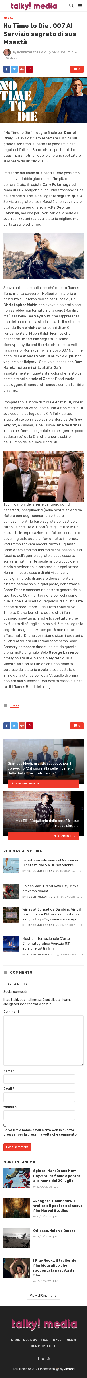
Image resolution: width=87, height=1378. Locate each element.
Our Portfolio (43, 1346)
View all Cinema (41, 1296)
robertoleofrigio (31, 52)
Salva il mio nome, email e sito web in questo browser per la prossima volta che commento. (40, 1132)
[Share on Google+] (22, 69)
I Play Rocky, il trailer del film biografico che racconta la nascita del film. (55, 1267)
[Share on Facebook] (6, 69)
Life (44, 1340)
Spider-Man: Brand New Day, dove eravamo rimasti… (50, 888)
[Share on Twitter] (14, 69)
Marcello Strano (40, 870)
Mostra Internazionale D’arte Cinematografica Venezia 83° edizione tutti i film (46, 943)
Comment (11, 1012)
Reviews (30, 1340)
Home (15, 1340)
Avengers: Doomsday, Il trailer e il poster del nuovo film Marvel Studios (58, 1206)
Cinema (8, 18)
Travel (57, 1340)
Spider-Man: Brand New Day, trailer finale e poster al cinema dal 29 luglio (57, 1176)
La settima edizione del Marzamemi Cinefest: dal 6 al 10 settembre (51, 862)
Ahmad (69, 1369)
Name (8, 1071)
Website (10, 1107)
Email (8, 1089)
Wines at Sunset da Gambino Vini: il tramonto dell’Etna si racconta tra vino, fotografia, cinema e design (51, 914)
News (71, 1340)
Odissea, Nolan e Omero (54, 1231)
